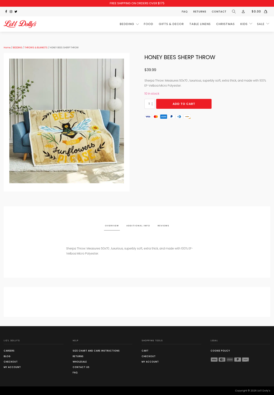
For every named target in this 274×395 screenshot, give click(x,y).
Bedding (127, 24)
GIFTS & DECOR (171, 24)
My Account (12, 367)
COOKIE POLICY (220, 350)
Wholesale (80, 361)
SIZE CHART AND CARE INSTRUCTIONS (96, 350)
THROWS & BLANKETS (36, 47)
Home (7, 47)
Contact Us (81, 367)
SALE (260, 24)
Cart (145, 350)
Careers (9, 350)
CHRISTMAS (225, 24)
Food (148, 24)
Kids (244, 24)
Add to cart (184, 104)
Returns (199, 11)
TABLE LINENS (200, 24)
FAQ (185, 11)
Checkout (11, 361)
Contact (219, 11)
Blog (7, 356)
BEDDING (17, 47)
